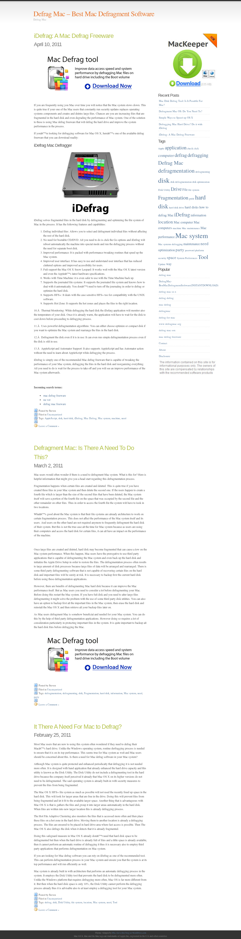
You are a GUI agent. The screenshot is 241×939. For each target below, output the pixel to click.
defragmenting (70, 693)
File (185, 189)
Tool (115, 902)
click (196, 148)
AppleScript (51, 418)
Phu (114, 932)
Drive (176, 189)
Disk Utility (64, 902)
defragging (198, 155)
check (190, 148)
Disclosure (164, 356)
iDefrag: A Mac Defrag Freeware (73, 35)
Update (161, 264)
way (169, 264)
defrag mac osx (167, 330)
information (116, 693)
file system (76, 902)
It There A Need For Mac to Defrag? (77, 726)
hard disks (192, 207)
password (189, 250)
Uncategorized (54, 414)
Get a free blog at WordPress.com (131, 932)
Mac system (104, 418)
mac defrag (165, 304)
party (36, 697)
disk (60, 418)
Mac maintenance (191, 228)
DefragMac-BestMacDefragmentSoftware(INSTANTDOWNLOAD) (188, 283)
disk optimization (200, 181)
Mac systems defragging (170, 244)
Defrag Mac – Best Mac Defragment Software (93, 13)
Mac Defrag (90, 418)
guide (191, 198)
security (162, 258)
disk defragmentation (181, 181)
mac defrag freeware (54, 395)
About (162, 349)
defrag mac (165, 275)
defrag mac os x (167, 291)
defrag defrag (166, 298)
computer (166, 155)
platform (199, 250)
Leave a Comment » (49, 426)
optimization (166, 250)
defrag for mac (167, 317)
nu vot (46, 400)
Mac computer (183, 222)
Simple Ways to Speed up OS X (176, 117)
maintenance (191, 244)
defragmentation (53, 693)
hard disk (68, 418)
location (88, 902)
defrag (48, 902)
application (175, 147)
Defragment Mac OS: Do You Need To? (180, 111)
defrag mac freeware (54, 404)
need (123, 418)
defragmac (164, 311)
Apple (161, 148)
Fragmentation (91, 693)
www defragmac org (170, 324)
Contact (163, 343)
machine (116, 418)
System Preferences (187, 258)
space (171, 257)
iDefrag (78, 418)
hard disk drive (176, 207)
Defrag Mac (170, 162)
